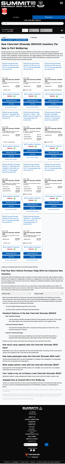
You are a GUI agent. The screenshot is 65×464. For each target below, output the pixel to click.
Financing (31, 421)
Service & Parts (32, 439)
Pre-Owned (31, 428)
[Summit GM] (23, 4)
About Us (32, 417)
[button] (11, 95)
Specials (32, 432)
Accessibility (16, 462)
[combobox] (25, 30)
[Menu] (61, 3)
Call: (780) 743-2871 (11, 107)
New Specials (32, 429)
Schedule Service (32, 441)
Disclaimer (32, 436)
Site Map (32, 462)
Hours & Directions (32, 419)
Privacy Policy (25, 462)
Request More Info (11, 100)
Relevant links (6, 293)
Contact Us (7, 462)
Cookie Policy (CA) (32, 434)
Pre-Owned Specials (31, 431)
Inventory (32, 424)
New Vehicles (32, 426)
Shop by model (39, 293)
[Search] (46, 444)
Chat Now (11, 104)
